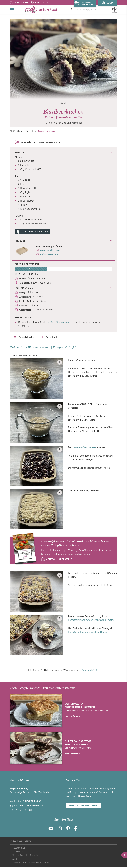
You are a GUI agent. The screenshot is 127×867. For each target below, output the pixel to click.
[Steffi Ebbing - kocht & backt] (41, 9)
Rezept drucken (27, 337)
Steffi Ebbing (16, 131)
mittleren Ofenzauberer (85, 447)
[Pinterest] (68, 829)
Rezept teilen (52, 337)
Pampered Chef (89, 670)
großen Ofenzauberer (59, 322)
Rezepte (30, 131)
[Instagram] (60, 829)
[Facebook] (75, 829)
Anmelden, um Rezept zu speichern (40, 142)
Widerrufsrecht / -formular (25, 855)
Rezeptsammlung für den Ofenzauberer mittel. (91, 620)
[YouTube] (51, 829)
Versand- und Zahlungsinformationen (30, 863)
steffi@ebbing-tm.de (32, 801)
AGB (14, 859)
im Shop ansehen (49, 254)
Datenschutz (18, 848)
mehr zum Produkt (50, 250)
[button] (63, 241)
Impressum (17, 851)
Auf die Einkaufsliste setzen (34, 232)
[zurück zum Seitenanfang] (124, 855)
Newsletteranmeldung (83, 805)
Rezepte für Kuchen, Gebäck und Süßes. (88, 632)
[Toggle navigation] (12, 10)
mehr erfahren (72, 716)
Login (110, 3)
